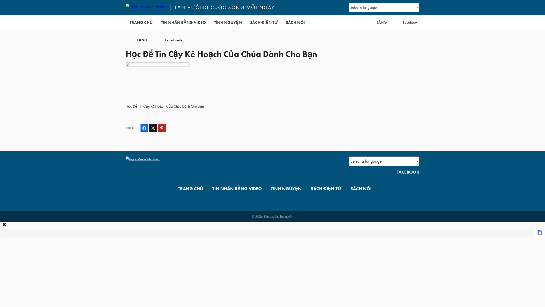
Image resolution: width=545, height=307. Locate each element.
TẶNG (382, 22)
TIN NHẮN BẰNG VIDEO (183, 22)
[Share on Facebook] (144, 128)
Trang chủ (141, 22)
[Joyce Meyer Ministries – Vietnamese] (146, 7)
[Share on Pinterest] (162, 128)
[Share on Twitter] (153, 128)
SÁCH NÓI (295, 22)
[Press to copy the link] (539, 233)
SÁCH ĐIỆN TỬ (264, 22)
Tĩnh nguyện (228, 22)
